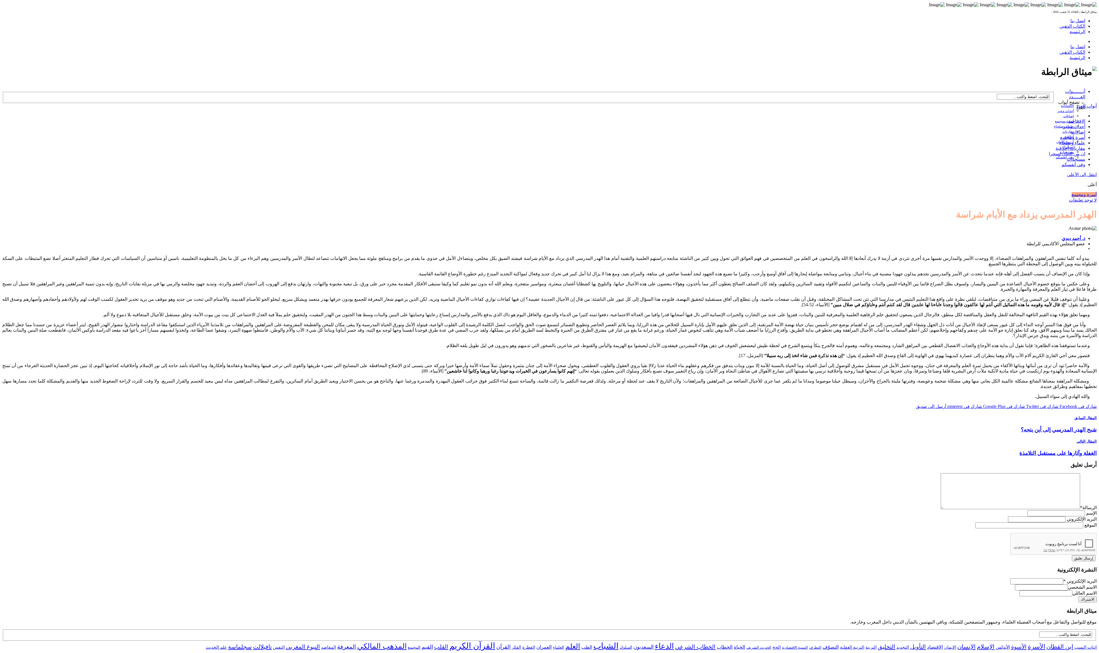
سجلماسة (240, 647)
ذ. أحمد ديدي (1073, 238)
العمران (544, 647)
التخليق (886, 647)
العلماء (558, 647)
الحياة (739, 647)
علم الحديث (216, 647)
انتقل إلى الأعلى (1082, 174)
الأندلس (1003, 647)
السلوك (626, 647)
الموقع (1090, 525)
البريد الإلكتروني (1082, 519)
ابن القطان (1059, 646)
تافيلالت (262, 647)
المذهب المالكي (382, 646)
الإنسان (966, 646)
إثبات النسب (1085, 647)
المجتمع (414, 647)
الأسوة (1019, 647)
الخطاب (725, 647)
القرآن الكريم (472, 645)
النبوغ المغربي (303, 647)
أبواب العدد (1086, 105)
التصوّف (831, 647)
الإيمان (950, 647)
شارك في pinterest (964, 406)
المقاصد (328, 647)
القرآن (503, 647)
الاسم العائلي (1084, 593)
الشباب (605, 645)
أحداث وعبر (1066, 111)
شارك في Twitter (1041, 406)
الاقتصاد (935, 647)
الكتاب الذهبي (1072, 26)
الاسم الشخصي (1082, 587)
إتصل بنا (1077, 20)
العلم (572, 646)
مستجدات (1076, 159)
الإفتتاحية (1067, 106)
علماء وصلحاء (1072, 142)
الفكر (516, 647)
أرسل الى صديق (931, 406)
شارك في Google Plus (1003, 406)
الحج (776, 647)
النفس (279, 647)
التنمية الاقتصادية (795, 647)
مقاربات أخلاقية (1070, 148)
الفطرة (528, 647)
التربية (871, 647)
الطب (586, 647)
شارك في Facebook (1077, 406)
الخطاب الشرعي (695, 647)
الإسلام (986, 646)
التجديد (902, 647)
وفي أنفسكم (1065, 157)
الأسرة (1036, 646)
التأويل (918, 647)
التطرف (815, 647)
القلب (441, 647)
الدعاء (664, 646)
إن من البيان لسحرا (1067, 153)
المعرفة (346, 647)
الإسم (1091, 513)
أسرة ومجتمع (1064, 121)
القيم (427, 647)
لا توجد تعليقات (1083, 200)
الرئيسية (1077, 31)
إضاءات (1068, 116)
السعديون (643, 647)
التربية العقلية (852, 647)
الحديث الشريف (758, 647)
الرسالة (1088, 507)
